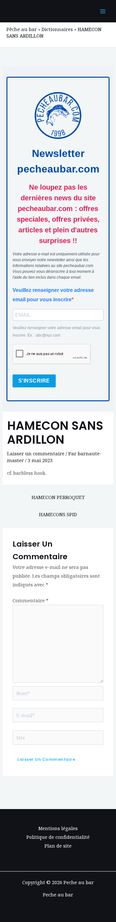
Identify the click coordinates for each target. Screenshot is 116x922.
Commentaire (30, 600)
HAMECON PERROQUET (58, 497)
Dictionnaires (57, 29)
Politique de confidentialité (58, 837)
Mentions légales (58, 828)
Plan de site (58, 845)
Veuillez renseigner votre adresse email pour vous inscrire (53, 295)
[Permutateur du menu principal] (103, 11)
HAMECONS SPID (58, 514)
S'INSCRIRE (34, 380)
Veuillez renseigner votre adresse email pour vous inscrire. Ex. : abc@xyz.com (56, 331)
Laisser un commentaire (35, 453)
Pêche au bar (21, 29)
